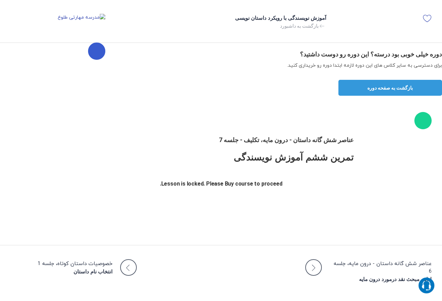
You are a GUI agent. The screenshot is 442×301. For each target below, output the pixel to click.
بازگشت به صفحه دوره (390, 88)
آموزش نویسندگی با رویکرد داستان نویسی (280, 18)
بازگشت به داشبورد (300, 26)
